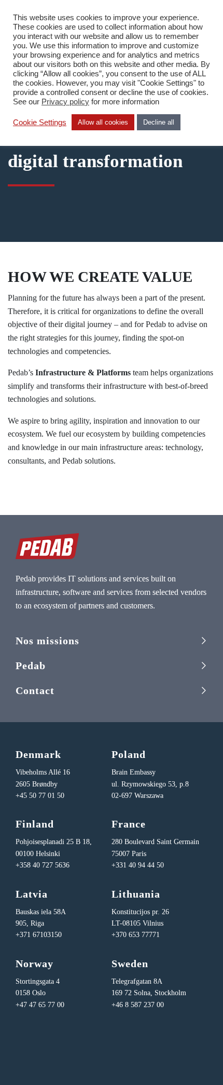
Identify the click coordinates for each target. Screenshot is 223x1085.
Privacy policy (65, 102)
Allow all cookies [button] (103, 122)
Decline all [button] (158, 122)
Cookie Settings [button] (39, 122)
